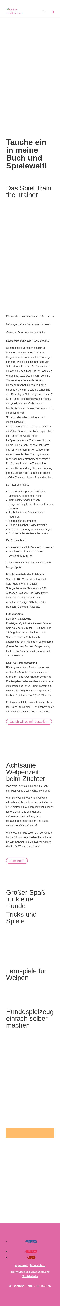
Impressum (21, 1265)
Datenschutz (37, 1265)
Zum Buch (17, 860)
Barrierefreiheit (19, 1271)
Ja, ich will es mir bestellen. (29, 721)
